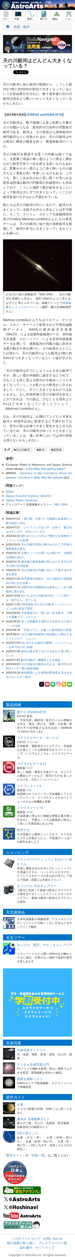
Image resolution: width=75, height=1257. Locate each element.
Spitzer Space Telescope (22, 500)
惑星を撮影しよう (30, 1078)
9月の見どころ (27, 1133)
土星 (20, 1104)
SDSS (10, 491)
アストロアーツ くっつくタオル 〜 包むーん (44, 861)
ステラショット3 (29, 785)
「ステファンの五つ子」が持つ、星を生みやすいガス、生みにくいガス (39, 529)
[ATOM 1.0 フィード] (64, 684)
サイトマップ (44, 1247)
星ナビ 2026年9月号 (31, 712)
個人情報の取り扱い (21, 1243)
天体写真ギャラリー (31, 1050)
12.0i (29, 768)
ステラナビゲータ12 (31, 763)
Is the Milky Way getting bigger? (46, 468)
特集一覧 (38, 1155)
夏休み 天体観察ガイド (33, 1119)
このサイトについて (26, 1238)
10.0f (29, 812)
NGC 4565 (61, 504)
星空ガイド (14, 1155)
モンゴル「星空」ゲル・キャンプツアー (44, 947)
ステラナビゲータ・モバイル (38, 737)
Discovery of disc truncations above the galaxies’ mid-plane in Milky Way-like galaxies (39, 475)
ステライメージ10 (30, 807)
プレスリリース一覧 (52, 1243)
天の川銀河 (23, 449)
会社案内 (26, 1247)
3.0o (29, 790)
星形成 (57, 449)
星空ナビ (23, 830)
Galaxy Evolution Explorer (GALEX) (28, 496)
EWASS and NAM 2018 (44, 114)
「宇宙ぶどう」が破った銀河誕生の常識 (46, 630)
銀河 (41, 449)
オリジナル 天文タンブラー (36, 886)
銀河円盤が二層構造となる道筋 (40, 660)
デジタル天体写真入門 (33, 1064)
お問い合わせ (52, 1238)
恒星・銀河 (22, 26)
